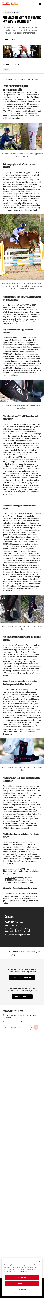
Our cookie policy (22, 1271)
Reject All (22, 1283)
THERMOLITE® (11, 880)
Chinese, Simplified (32, 79)
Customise (22, 1289)
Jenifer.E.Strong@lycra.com (19, 935)
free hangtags (27, 482)
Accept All (22, 1277)
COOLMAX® (18, 475)
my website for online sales (19, 702)
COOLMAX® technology (12, 111)
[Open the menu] (40, 3)
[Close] (39, 1261)
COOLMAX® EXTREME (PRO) (20, 306)
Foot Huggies (26, 94)
